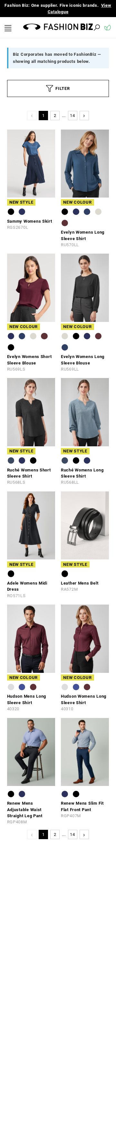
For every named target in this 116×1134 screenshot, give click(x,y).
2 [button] (55, 115)
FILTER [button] (62, 88)
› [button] (84, 115)
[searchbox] (61, 27)
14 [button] (72, 115)
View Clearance (63, 11)
